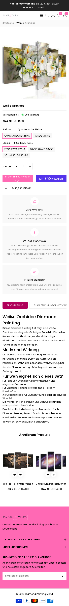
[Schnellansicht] (20, 474)
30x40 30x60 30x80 (16, 155)
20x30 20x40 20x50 (41, 149)
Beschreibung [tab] (15, 305)
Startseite (8, 23)
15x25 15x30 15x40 (14, 149)
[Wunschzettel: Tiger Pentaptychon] (47, 474)
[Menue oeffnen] (41, 15)
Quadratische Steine (17, 135)
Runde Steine (42, 135)
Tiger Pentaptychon (51, 483)
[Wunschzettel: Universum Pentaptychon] (14, 474)
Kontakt (41, 7)
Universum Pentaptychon (18, 483)
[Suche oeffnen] (47, 15)
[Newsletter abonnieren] (62, 576)
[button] (64, 15)
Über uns (28, 7)
